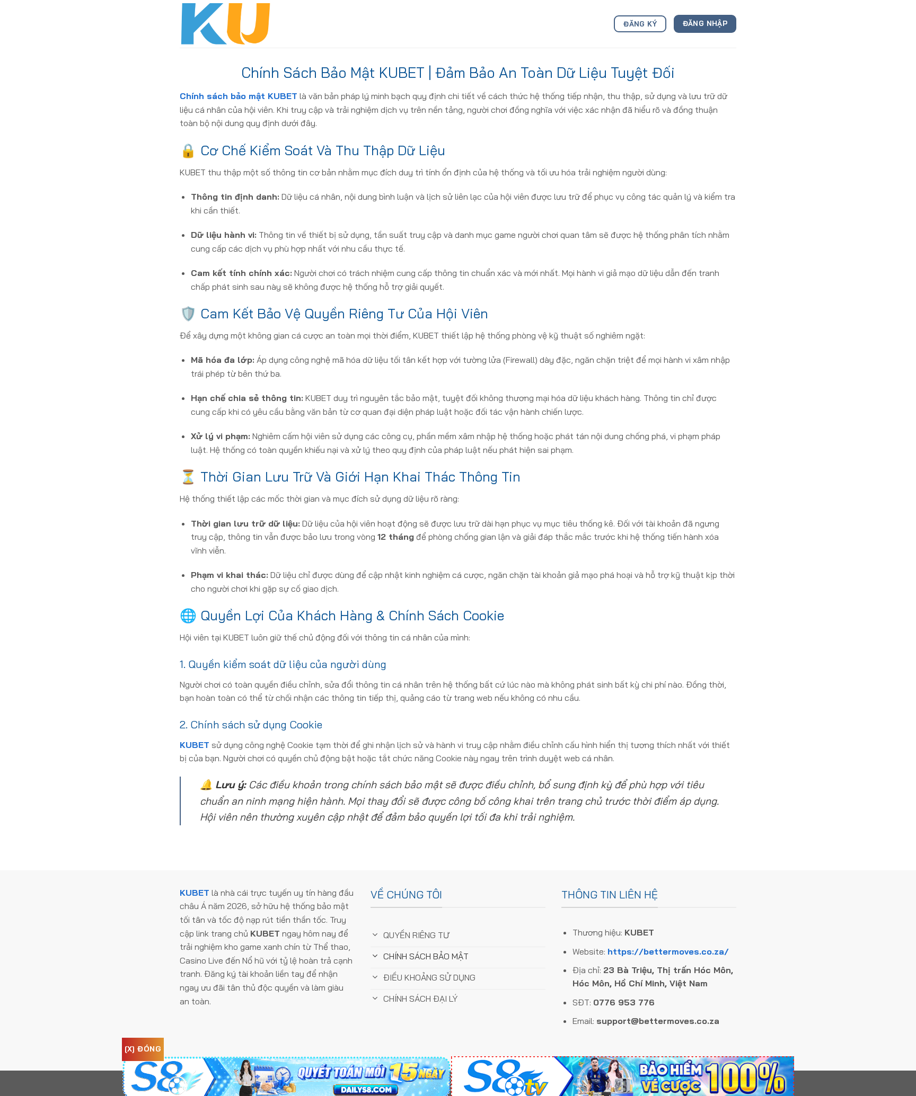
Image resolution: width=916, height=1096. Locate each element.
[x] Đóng (143, 1049)
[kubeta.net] (233, 24)
